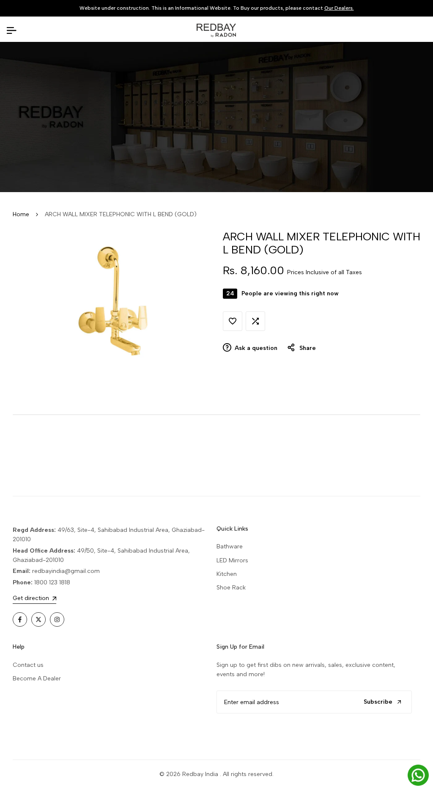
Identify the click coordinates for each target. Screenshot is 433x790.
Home (21, 214)
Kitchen (226, 574)
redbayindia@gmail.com (66, 571)
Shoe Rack (231, 587)
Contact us (28, 665)
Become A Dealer (37, 678)
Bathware (229, 546)
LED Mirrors (232, 560)
